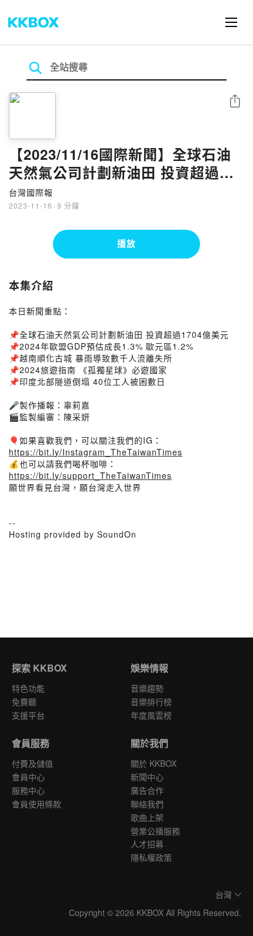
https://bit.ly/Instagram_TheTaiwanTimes (95, 452)
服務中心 (28, 790)
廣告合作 (147, 790)
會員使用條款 (36, 804)
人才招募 (147, 844)
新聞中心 (147, 777)
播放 (126, 243)
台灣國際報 (31, 192)
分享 (234, 102)
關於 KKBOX (154, 763)
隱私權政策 (151, 857)
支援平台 (28, 715)
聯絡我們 (147, 804)
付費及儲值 (32, 763)
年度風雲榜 (151, 715)
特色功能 (28, 688)
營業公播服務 (155, 831)
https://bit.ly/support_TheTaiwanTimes (90, 475)
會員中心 (28, 777)
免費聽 (24, 701)
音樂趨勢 (147, 688)
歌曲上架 (147, 817)
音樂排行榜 (151, 701)
